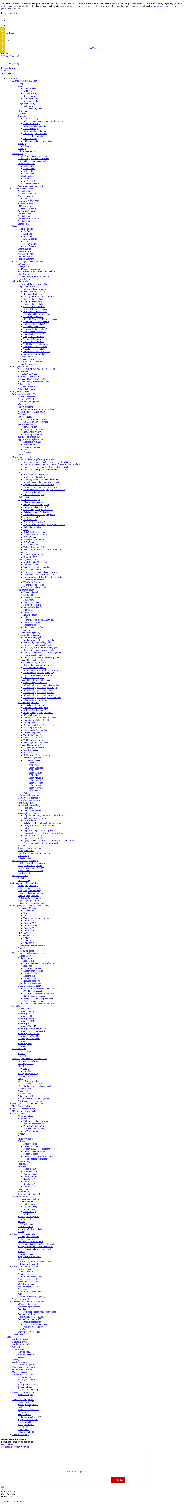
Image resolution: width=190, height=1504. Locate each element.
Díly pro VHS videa (27, 399)
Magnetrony (28, 600)
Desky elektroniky (31, 592)
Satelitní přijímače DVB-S (29, 219)
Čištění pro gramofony (28, 885)
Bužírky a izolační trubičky (30, 1061)
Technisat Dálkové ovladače (35, 339)
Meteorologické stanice (28, 1281)
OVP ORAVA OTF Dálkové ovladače (40, 319)
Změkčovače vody (20, 1434)
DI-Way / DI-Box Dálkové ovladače (39, 296)
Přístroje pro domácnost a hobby (26, 1266)
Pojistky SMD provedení (34, 1151)
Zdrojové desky (25, 873)
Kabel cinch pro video (33, 968)
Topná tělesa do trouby (33, 838)
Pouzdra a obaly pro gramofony (32, 893)
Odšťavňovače (29, 537)
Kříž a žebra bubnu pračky (35, 715)
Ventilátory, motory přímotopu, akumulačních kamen (46, 469)
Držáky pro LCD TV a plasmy (31, 863)
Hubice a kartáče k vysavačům (36, 755)
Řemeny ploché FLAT (33, 429)
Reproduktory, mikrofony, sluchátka (28, 1302)
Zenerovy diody (36, 108)
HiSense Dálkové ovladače (35, 311)
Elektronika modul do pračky (36, 707)
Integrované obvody (26, 103)
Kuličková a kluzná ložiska (30, 376)
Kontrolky (22, 552)
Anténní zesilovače (26, 191)
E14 (25, 913)
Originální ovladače (26, 286)
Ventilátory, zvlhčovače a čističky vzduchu (42, 549)
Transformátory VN (32, 622)
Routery (21, 1221)
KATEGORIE (8, 73)
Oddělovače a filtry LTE (28, 209)
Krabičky (22, 1053)
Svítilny (21, 1294)
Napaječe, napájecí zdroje (23, 1108)
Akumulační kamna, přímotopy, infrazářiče (36, 459)
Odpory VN (28, 610)
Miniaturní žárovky (26, 404)
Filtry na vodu (24, 1352)
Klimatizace (23, 371)
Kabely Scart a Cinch (32, 978)
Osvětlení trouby (30, 820)
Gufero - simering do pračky (35, 710)
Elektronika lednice (31, 564)
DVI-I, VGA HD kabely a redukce (38, 993)
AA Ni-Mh (28, 178)
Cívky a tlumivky (25, 1116)
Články (4, 70)
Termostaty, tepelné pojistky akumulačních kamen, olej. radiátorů (51, 464)
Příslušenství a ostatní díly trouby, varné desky (43, 833)
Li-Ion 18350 (29, 168)
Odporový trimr (30, 1174)
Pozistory (22, 1164)
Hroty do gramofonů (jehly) (30, 890)
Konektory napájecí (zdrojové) (31, 1031)
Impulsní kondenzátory (33, 1124)
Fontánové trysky (25, 1394)
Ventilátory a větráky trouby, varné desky (41, 843)
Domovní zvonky (25, 1274)
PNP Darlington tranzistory (35, 133)
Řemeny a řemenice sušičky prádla (38, 650)
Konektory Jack (25, 1023)
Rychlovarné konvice (32, 544)
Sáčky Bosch (34, 765)
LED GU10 (28, 943)
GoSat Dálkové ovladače (34, 306)
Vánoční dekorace (26, 951)
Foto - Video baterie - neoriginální (33, 161)
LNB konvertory (25, 206)
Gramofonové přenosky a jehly (26, 883)
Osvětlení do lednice (32, 570)
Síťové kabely (29, 1211)
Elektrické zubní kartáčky (34, 527)
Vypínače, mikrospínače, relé (30, 439)
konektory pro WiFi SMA (29, 1038)
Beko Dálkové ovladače (34, 291)
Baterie (15, 226)
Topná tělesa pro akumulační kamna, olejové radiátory (47, 467)
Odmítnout (15, 8)
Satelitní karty (24, 216)
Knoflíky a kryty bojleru (34, 477)
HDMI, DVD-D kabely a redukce (38, 998)
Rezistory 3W (29, 1184)
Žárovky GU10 (30, 931)
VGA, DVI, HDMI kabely (29, 986)
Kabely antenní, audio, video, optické (28, 953)
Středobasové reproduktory (35, 1324)
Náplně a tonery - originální (24, 1111)
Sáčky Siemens (35, 785)
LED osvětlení (24, 933)
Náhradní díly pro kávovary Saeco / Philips (42, 697)
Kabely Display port (32, 973)
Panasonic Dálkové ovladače (36, 321)
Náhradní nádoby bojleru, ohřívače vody (41, 482)
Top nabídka (6, 1447)
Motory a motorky (26, 407)
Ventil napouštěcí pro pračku (35, 742)
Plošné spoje (23, 1091)
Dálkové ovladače (20, 281)
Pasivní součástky (20, 1114)
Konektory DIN (25, 1016)
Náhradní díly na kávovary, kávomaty (34, 680)
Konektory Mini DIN (27, 1026)
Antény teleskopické (27, 397)
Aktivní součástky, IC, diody (24, 81)
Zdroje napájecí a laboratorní (30, 1101)
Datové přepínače (25, 1201)
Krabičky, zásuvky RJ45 (28, 1216)
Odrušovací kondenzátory (29, 798)
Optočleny (22, 113)
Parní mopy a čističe (26, 803)
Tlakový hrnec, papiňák (33, 547)
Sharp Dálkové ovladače (34, 334)
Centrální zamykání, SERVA (30, 1241)
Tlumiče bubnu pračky (33, 735)
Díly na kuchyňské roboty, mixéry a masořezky (44, 524)
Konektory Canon (26, 1011)
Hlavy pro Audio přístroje (29, 402)
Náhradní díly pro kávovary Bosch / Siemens (43, 685)
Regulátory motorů (20, 1299)
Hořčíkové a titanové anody (35, 474)
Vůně (25, 793)
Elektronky (28, 106)
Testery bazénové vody (28, 1384)
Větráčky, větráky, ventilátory (31, 1229)
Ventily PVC (23, 1429)
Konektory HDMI (26, 1021)
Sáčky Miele (34, 775)
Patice (20, 1136)
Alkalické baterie (25, 229)
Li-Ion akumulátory (26, 163)
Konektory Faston (26, 1018)
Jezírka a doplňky (20, 1362)
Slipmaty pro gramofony (28, 900)
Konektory (17, 1006)
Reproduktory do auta (27, 1314)
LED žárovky (24, 936)
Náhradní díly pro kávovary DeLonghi (40, 687)
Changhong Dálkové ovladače (36, 314)
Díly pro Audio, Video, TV (24, 394)
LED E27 (27, 941)
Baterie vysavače (30, 750)
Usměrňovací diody (32, 101)
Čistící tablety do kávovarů (35, 682)
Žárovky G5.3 (29, 923)
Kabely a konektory (26, 1204)
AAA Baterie (29, 236)
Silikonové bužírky (26, 1096)
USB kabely (28, 1214)
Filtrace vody (18, 1349)
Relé (25, 449)
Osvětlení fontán (25, 1397)
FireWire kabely (30, 1206)
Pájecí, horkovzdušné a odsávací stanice (35, 1086)
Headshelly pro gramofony (29, 888)
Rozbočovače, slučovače (29, 211)
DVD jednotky (24, 266)
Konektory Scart (25, 1041)
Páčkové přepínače (31, 447)
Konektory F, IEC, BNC (29, 201)
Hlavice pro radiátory (32, 1276)
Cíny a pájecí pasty (26, 1063)
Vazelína (27, 1071)
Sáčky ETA (34, 770)
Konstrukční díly (19, 1048)
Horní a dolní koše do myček (36, 665)
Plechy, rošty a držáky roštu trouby (38, 825)
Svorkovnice (23, 1191)
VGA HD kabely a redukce (35, 1001)
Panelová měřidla (25, 1088)
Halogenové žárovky (27, 908)
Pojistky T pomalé (31, 1154)
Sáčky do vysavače (31, 760)
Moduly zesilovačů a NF (29, 1286)
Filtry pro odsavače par (33, 502)
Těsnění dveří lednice (32, 582)
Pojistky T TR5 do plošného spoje (38, 1156)
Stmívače (22, 948)
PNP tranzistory (30, 138)
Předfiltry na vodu (26, 1354)
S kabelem (28, 808)
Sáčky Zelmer (35, 790)
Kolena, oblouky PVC (28, 1404)
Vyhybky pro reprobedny (29, 1332)
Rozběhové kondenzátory (29, 805)
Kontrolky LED (30, 557)
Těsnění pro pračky (31, 732)
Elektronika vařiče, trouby (34, 818)
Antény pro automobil (27, 1239)
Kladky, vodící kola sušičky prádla (38, 640)
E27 (25, 915)
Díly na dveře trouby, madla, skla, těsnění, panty (44, 815)
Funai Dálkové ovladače (34, 304)
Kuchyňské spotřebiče (27, 374)
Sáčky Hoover (35, 773)
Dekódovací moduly (27, 193)
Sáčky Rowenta (36, 783)
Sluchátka (22, 1329)
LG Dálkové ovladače (33, 316)
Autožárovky (29, 910)
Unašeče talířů (29, 625)
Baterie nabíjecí (24, 249)
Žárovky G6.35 (30, 925)
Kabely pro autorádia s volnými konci (34, 1249)
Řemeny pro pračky (32, 727)
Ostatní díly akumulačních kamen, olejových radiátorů (47, 462)
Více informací (158, 6)
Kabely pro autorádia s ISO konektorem (35, 1246)
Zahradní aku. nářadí (27, 389)
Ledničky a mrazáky (27, 559)
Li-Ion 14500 (29, 166)
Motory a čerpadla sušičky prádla (37, 645)
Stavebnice (22, 1289)
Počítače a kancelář (20, 1196)
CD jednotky (23, 264)
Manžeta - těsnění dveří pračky (36, 720)
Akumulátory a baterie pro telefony (33, 156)
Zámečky (22, 454)
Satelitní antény (24, 214)
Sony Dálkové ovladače (33, 336)
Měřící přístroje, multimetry (30, 1081)
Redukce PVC (24, 1414)
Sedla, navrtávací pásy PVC (30, 1417)
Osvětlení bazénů (19, 1372)
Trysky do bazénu (26, 1387)
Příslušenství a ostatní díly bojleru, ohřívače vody (44, 489)
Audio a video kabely (27, 958)
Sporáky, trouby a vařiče (28, 813)
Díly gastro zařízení (20, 392)
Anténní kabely (24, 956)
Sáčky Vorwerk (36, 788)
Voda (14, 68)
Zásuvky (21, 1231)
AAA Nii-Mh (29, 181)
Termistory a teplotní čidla (29, 1194)
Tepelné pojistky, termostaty (35, 1159)
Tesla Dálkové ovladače (33, 341)
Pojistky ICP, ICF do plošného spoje (39, 1149)
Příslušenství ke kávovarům (35, 700)
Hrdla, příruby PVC (26, 1402)
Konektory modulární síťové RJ (32, 1028)
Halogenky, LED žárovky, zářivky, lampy (30, 905)
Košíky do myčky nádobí (34, 667)
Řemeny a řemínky (26, 424)
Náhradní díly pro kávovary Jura (37, 690)
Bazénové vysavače (21, 1344)
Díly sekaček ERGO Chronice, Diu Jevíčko (37, 369)
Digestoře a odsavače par (29, 499)
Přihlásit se (118, 1480)
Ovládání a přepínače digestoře (36, 512)
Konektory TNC (25, 1043)
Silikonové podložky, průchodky (37, 141)
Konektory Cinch (25, 1013)
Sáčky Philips (35, 780)
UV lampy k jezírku (26, 1364)
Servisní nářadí (24, 1093)
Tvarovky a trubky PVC (23, 1399)
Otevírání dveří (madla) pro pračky (38, 725)
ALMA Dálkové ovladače (34, 289)
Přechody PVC (24, 1412)
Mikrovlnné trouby (26, 590)
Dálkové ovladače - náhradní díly (32, 284)
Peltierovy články (25, 1139)
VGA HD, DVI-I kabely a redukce (38, 1003)
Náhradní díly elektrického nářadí (32, 379)
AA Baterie (28, 234)
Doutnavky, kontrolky (33, 554)
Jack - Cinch (28, 961)
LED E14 (27, 938)
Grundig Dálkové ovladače (35, 309)
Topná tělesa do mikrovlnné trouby (38, 620)
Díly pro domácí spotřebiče (24, 457)
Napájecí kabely (30, 1209)
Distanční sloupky (26, 1051)
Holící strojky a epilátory (34, 532)
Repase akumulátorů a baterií (30, 186)
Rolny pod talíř (30, 615)
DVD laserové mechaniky (29, 269)
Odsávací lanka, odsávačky (30, 1083)
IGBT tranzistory (30, 118)
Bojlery (21, 472)
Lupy (20, 1078)
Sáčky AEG (34, 763)
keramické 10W (30, 1169)
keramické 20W (30, 1171)
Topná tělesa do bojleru (33, 494)
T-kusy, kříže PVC (26, 1424)
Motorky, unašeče (25, 274)
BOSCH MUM (30, 519)
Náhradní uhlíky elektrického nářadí (33, 381)
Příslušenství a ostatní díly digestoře (39, 514)
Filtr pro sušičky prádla (33, 637)
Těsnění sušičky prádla (33, 655)
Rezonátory (23, 1189)
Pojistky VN (28, 612)
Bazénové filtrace (20, 1342)
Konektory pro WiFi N (28, 1036)
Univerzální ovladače (27, 364)
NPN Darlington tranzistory (35, 126)
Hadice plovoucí (25, 1377)
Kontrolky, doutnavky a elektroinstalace (40, 479)
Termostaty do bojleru (33, 492)
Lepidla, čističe (24, 1407)
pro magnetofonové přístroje (35, 419)
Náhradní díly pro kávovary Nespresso (40, 695)
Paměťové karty (25, 1219)
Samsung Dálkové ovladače (35, 329)
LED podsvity (24, 880)
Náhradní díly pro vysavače (30, 745)
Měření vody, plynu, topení (24, 1367)
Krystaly (21, 1134)
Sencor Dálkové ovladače (34, 331)
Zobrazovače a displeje (28, 151)
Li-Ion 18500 (29, 171)
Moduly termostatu (26, 1284)
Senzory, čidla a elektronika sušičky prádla (42, 652)
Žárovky (27, 630)
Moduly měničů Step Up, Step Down (28, 1103)
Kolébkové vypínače (32, 442)
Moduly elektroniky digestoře (36, 504)
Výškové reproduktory (33, 1327)
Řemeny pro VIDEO (32, 434)
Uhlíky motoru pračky (33, 740)
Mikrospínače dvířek (32, 605)
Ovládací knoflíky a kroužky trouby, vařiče (42, 823)
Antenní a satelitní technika (24, 188)
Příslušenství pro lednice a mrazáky (38, 575)
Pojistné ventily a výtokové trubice (38, 484)
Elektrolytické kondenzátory (35, 1121)
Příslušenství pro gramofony (30, 898)
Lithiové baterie (25, 256)
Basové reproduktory (32, 1322)
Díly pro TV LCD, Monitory (25, 860)
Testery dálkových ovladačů (30, 361)
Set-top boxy (23, 224)
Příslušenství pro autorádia (23, 1234)
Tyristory (22, 143)
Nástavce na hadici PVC (28, 1409)
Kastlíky (21, 1251)
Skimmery (22, 1382)
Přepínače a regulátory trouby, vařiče (39, 830)
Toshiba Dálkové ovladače (35, 349)
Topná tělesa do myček (33, 677)
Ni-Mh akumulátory (26, 176)
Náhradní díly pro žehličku (35, 534)
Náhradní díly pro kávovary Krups (38, 692)
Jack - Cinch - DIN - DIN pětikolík (38, 963)
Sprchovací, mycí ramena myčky (37, 675)
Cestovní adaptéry (26, 1269)
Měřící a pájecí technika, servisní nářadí (29, 1058)
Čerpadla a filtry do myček (35, 662)
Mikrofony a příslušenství (29, 1307)
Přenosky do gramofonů (28, 895)
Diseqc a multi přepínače (29, 196)
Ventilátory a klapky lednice (35, 587)
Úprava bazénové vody (28, 1389)
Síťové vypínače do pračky (35, 730)
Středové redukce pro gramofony (32, 903)
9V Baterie (28, 231)
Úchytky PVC (24, 1427)
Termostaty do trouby (32, 835)
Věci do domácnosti (26, 387)
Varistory (22, 148)
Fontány (15, 1359)
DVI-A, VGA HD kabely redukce (38, 988)
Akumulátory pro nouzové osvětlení (33, 158)
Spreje (26, 1068)
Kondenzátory (24, 1119)
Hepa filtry (28, 753)
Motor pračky (29, 722)
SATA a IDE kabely (26, 1224)
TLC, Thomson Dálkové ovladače (38, 344)
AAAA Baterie (30, 239)
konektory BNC (25, 1008)
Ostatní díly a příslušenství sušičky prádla (41, 647)
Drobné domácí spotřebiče (29, 517)
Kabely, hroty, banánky (28, 1073)
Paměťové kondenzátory (34, 1129)
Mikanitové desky (31, 602)
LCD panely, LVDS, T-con (30, 865)
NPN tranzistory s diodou (34, 131)
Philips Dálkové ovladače (34, 324)
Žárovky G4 (28, 920)
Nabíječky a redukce (21, 1106)
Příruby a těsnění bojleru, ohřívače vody (40, 487)
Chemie (21, 1066)
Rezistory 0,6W (30, 1176)
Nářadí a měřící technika (28, 795)
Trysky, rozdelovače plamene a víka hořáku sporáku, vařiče (49, 840)
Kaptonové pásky (25, 1076)
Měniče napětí (24, 1259)
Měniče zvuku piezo (27, 1304)
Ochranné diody (30, 93)
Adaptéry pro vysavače (33, 747)
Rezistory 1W (29, 1179)
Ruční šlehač (29, 542)
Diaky (20, 83)
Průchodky (22, 1056)
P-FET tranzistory (37, 136)
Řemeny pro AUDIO (32, 432)
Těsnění (21, 845)
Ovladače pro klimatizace (29, 800)
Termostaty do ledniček (33, 580)
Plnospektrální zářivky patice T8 (32, 946)
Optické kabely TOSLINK (29, 983)
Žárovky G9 (28, 928)
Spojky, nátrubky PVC (28, 1419)
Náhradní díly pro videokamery (31, 412)
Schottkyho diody (31, 98)
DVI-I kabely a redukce (33, 991)
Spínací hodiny (24, 384)
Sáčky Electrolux (36, 768)
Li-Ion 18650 (29, 173)
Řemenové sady (30, 427)
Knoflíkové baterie (26, 254)
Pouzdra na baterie (26, 259)
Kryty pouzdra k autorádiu (29, 1256)
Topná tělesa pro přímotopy (30, 848)
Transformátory (19, 1334)
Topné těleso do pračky (33, 737)
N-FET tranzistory (31, 123)
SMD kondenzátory (32, 1131)
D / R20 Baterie (30, 244)
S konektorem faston (32, 810)
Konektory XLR (25, 1046)
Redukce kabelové (31, 981)
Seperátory (22, 1357)
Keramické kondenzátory (34, 1126)
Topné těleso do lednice (33, 585)
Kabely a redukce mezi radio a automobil (36, 1244)
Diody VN (28, 595)
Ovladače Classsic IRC (28, 356)
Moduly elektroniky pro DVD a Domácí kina (38, 271)
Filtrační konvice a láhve (28, 1279)
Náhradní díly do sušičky (29, 635)
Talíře (25, 617)
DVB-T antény (24, 198)
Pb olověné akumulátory (28, 183)
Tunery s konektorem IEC (29, 437)
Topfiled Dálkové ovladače (35, 346)
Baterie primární (25, 251)
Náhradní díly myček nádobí (30, 660)
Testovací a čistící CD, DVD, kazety (34, 1098)
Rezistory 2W (29, 1181)
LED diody (28, 91)
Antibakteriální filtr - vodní (35, 562)
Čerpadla (16, 1347)
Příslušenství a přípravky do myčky (38, 672)
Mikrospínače (29, 444)
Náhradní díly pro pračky (29, 702)
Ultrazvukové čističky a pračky (31, 1297)
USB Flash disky (25, 1226)
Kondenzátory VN (31, 597)
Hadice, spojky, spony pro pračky (38, 712)
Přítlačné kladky (25, 417)
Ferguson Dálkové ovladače (35, 301)
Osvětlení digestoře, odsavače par (38, 509)
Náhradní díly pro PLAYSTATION (33, 276)
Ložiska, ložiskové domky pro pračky (39, 717)
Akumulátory (18, 153)
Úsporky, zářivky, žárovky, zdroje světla (35, 853)
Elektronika (6, 68)
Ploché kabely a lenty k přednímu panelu (36, 1261)
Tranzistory (23, 116)
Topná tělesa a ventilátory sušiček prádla (41, 657)
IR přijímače (23, 111)
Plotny (26, 828)
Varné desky (23, 855)
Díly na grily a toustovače (34, 522)
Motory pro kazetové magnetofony (38, 409)
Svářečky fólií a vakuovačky (30, 1291)
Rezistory (22, 1166)
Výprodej (25, 1447)
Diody (20, 86)
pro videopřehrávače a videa (35, 422)
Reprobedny (23, 1309)
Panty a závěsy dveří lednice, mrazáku (40, 572)
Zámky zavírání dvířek (33, 627)
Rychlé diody (29, 96)
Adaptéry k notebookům (28, 1199)
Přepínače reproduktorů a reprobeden (39, 1312)
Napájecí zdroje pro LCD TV (31, 868)
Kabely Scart (29, 976)
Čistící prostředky (25, 497)
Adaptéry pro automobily (29, 1236)
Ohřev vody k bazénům (22, 1369)
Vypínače (27, 452)
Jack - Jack (28, 966)
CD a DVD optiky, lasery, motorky (27, 261)
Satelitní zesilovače (26, 221)
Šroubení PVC (24, 1422)
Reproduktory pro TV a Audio (31, 1317)
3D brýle (22, 878)
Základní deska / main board (30, 870)
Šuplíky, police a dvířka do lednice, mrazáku (42, 577)
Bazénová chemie (20, 1339)
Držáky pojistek (30, 1144)
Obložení (22, 414)
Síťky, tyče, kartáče (26, 1379)
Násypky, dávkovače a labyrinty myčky (40, 670)
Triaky (26, 146)
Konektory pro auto (26, 1254)
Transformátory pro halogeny (36, 918)
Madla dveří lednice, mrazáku (36, 567)
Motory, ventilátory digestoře (36, 507)
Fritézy (26, 529)
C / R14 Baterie (30, 241)
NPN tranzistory (30, 128)
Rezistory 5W (29, 1186)
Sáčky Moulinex (36, 778)
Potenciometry (24, 1161)
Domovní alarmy (25, 1271)
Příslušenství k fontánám (23, 1392)
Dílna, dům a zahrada (21, 366)
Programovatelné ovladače (29, 359)
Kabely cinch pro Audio (34, 971)
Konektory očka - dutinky (29, 1033)
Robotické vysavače (32, 758)
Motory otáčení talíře (32, 607)
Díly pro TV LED (20, 875)
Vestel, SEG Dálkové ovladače (36, 351)
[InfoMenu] (2, 16)
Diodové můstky (30, 88)
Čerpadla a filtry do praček (35, 705)
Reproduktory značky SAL (30, 1319)
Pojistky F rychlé (30, 1146)
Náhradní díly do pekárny (29, 632)
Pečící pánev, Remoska (33, 539)
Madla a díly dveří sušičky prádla (37, 642)
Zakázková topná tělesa (28, 858)
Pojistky (21, 1141)
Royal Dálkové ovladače (34, 326)
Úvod (3, 1444)
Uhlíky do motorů (26, 850)
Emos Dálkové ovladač (33, 299)
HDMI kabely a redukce (34, 996)
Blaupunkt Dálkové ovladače (36, 294)
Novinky (16, 1447)
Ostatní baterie (29, 246)
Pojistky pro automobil (28, 1264)
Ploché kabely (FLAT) (28, 279)
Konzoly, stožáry (25, 204)
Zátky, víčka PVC (26, 1432)
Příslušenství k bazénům (22, 1374)
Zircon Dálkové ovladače (34, 354)
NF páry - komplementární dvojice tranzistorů (43, 121)
